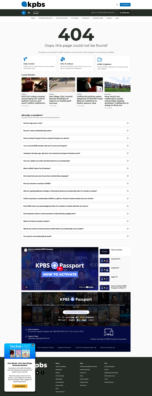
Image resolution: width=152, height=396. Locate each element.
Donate (106, 369)
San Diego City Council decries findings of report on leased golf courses (60, 99)
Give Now (125, 5)
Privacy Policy (59, 385)
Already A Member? (64, 347)
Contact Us (83, 372)
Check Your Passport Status (85, 347)
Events (109, 18)
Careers (58, 372)
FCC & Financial (60, 376)
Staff (57, 388)
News (33, 18)
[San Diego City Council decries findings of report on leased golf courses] (62, 84)
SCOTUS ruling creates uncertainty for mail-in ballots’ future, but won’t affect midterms (33, 99)
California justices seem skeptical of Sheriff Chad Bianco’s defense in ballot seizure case (90, 99)
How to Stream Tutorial (45, 347)
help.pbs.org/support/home (39, 338)
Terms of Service (60, 391)
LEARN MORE (20, 386)
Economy (108, 94)
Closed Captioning (85, 369)
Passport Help (84, 382)
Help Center (29, 64)
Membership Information (111, 372)
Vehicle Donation (109, 382)
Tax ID (106, 379)
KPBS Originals (104, 64)
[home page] (33, 4)
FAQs (81, 376)
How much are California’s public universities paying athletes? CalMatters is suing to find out (117, 100)
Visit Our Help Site (106, 347)
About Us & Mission (61, 366)
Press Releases (60, 382)
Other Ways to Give (109, 376)
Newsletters (59, 369)
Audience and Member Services (88, 366)
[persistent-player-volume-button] (28, 13)
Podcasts (85, 18)
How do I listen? (84, 379)
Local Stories (28, 75)
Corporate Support (109, 366)
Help (117, 18)
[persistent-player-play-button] (24, 13)
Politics (23, 94)
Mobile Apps (59, 379)
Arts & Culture (61, 18)
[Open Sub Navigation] (36, 18)
